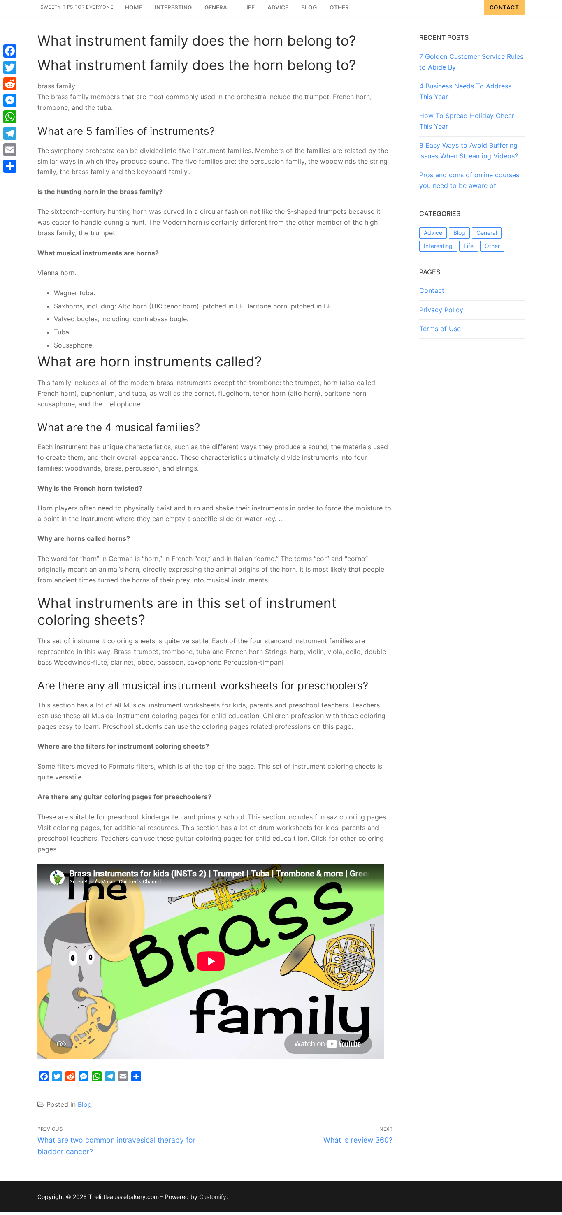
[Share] (10, 166)
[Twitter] (10, 67)
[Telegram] (10, 133)
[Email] (10, 149)
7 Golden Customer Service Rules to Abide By (471, 61)
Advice (433, 232)
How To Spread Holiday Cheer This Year (466, 120)
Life (469, 245)
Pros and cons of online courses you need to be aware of (469, 180)
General (486, 232)
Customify (212, 1196)
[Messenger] (10, 100)
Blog (85, 1104)
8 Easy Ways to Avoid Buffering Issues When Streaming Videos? (468, 150)
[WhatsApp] (10, 117)
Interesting (438, 245)
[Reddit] (10, 84)
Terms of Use (440, 329)
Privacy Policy (441, 310)
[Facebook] (10, 51)
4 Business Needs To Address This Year (465, 91)
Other (492, 245)
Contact (504, 7)
